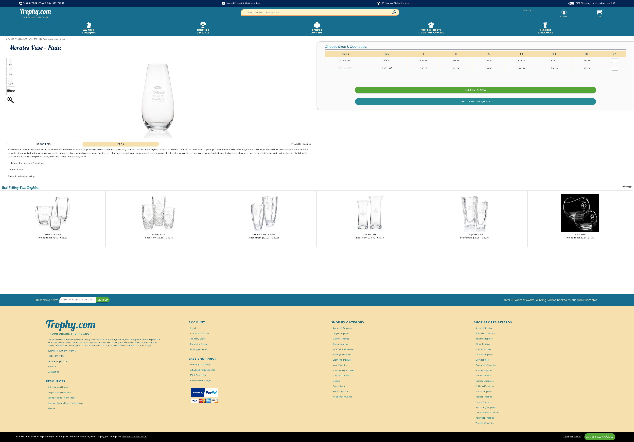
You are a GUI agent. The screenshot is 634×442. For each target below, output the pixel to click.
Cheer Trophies (483, 344)
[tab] (44, 144)
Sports (317, 31)
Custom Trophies (341, 375)
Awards (89, 31)
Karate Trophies (483, 375)
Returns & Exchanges (200, 380)
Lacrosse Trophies (485, 381)
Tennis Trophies (483, 402)
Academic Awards (342, 396)
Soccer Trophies (484, 391)
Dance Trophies (483, 349)
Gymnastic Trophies (486, 365)
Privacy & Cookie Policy (134, 436)
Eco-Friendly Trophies (343, 370)
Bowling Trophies (484, 338)
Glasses (545, 31)
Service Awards (340, 391)
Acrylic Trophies (341, 333)
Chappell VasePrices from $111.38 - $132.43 (475, 236)
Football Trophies (484, 354)
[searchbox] (320, 12)
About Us (52, 366)
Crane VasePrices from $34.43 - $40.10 (369, 236)
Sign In (193, 328)
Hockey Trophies (484, 370)
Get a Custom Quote (475, 101)
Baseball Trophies (484, 328)
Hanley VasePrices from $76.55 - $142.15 (158, 236)
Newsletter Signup (199, 344)
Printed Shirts (431, 31)
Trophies (203, 31)
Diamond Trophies (342, 359)
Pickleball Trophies (485, 386)
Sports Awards (340, 386)
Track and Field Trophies (488, 412)
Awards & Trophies (342, 328)
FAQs (121, 144)
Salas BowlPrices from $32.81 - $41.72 (580, 236)
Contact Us (53, 371)
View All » (627, 186)
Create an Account (199, 333)
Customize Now (475, 90)
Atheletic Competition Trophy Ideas (65, 403)
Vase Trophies (340, 365)
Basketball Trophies (485, 333)
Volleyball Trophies (485, 417)
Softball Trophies (484, 396)
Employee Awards (342, 354)
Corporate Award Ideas (59, 392)
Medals (336, 381)
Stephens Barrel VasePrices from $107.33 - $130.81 (264, 236)
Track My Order (197, 338)
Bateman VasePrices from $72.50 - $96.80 (52, 236)
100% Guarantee (198, 375)
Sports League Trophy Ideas (62, 397)
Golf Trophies (482, 359)
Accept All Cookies (599, 436)
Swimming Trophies (486, 407)
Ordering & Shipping (200, 364)
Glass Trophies (340, 344)
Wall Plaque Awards (343, 349)
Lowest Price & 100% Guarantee (243, 3)
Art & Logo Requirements (202, 369)
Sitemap (52, 408)
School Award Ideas (58, 387)
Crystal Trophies (341, 338)
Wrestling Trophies (485, 423)
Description (44, 144)
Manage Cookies (198, 349)
